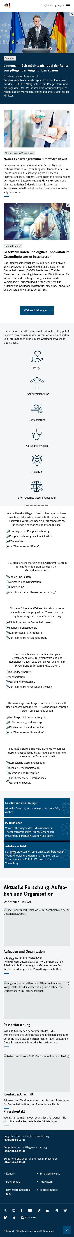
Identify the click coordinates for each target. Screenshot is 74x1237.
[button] (27, 505)
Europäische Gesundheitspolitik (27, 762)
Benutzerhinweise (50, 1173)
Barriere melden (49, 1189)
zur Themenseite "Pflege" (24, 546)
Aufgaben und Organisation (25, 582)
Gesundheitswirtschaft (22, 681)
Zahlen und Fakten (20, 577)
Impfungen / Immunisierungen (27, 717)
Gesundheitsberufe (20, 672)
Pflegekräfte (16, 541)
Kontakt (10, 1173)
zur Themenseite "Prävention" (26, 732)
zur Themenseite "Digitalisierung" (28, 637)
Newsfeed (30, 1217)
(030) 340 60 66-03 (14, 1162)
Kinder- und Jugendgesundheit (27, 727)
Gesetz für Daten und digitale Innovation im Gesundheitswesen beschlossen (37, 254)
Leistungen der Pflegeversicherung (29, 531)
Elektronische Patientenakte (25, 632)
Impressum (46, 1181)
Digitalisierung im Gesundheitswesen (30, 622)
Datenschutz (13, 1181)
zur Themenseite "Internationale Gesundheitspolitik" (28, 780)
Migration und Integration (24, 773)
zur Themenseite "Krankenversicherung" (32, 592)
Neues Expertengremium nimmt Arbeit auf (35, 159)
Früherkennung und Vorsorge (26, 722)
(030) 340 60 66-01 (14, 1140)
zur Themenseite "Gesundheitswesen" (31, 686)
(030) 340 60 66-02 (14, 1151)
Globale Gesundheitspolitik (24, 768)
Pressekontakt (14, 1111)
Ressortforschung (17, 1025)
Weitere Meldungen (35, 310)
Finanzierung (16, 587)
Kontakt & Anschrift (18, 1094)
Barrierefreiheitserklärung (19, 1191)
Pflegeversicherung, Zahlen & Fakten (30, 536)
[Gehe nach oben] (67, 1230)
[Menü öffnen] (68, 5)
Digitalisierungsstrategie (23, 627)
